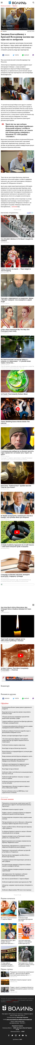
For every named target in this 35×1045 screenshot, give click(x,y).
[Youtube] (23, 1035)
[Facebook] (9, 1035)
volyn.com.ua (15, 1000)
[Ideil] (17, 1039)
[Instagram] (16, 1035)
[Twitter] (12, 1035)
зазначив (14, 206)
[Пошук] (33, 2)
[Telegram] (19, 1035)
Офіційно (14, 6)
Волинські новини (5, 6)
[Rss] (26, 1035)
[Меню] (1, 2)
